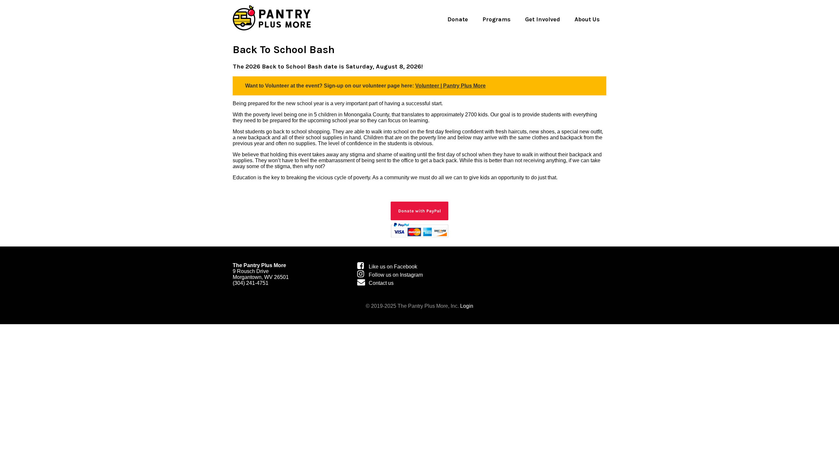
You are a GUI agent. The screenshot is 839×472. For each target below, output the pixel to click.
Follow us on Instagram (396, 275)
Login (466, 306)
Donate (457, 19)
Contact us (381, 283)
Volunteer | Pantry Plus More (450, 85)
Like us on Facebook (393, 266)
